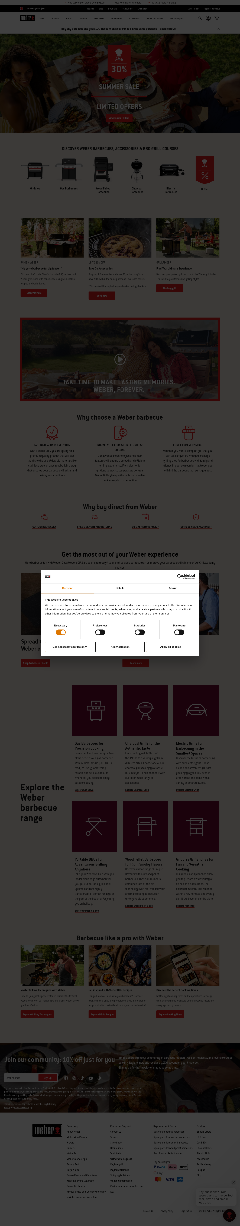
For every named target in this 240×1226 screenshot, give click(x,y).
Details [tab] (120, 588)
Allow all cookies (170, 646)
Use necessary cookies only (70, 646)
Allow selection (120, 646)
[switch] (100, 632)
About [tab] (173, 588)
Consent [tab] (67, 588)
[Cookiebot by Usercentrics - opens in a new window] (179, 576)
